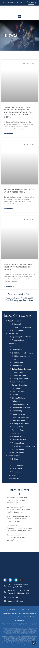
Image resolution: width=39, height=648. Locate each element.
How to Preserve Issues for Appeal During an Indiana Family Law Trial (18, 519)
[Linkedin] (16, 580)
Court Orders (17, 469)
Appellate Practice (15, 321)
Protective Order (18, 443)
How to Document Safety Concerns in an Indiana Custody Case (17, 500)
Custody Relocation (19, 382)
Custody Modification (20, 379)
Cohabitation (17, 366)
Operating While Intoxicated (22, 337)
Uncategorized (13, 478)
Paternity (15, 433)
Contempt (16, 462)
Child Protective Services (21, 356)
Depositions (16, 388)
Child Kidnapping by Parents (22, 353)
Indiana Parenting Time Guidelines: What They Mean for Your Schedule (18, 509)
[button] (19, 16)
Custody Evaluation (19, 372)
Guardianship (17, 411)
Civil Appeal (16, 324)
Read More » (9, 134)
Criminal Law (13, 334)
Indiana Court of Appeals (21, 327)
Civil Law (15, 459)
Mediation (16, 472)
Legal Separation (18, 420)
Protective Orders (19, 340)
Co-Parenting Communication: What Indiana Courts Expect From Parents (19, 528)
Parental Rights (18, 427)
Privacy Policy (19, 620)
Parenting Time (18, 430)
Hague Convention (19, 414)
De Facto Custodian (19, 385)
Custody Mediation (19, 375)
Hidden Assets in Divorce (21, 417)
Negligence (12, 475)
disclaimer (20, 617)
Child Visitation (17, 362)
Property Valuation (19, 440)
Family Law (12, 343)
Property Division (18, 436)
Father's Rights (17, 401)
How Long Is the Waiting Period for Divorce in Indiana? (17, 537)
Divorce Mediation (19, 398)
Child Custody (17, 350)
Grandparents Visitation (21, 407)
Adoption (15, 346)
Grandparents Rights (20, 404)
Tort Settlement (18, 452)
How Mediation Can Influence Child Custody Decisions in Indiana (18, 267)
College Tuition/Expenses (21, 369)
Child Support (17, 359)
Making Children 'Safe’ (20, 424)
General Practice (14, 456)
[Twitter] (10, 580)
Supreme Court (18, 330)
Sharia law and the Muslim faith (24, 446)
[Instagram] (21, 580)
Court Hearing (17, 465)
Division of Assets (18, 391)
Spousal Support (18, 449)
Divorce (15, 395)
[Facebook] (5, 580)
